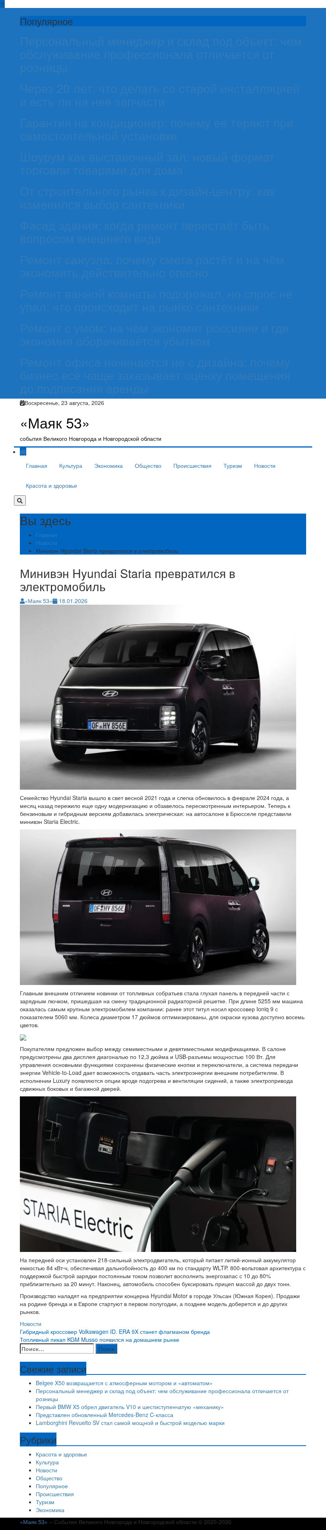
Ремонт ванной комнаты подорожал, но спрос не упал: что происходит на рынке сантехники (156, 300)
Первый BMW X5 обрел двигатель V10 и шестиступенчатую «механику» (130, 1407)
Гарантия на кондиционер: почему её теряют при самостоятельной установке (156, 129)
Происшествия (192, 465)
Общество (148, 465)
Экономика (108, 465)
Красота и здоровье (51, 485)
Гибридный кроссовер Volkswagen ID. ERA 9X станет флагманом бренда (115, 1331)
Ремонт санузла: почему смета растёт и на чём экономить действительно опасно (152, 266)
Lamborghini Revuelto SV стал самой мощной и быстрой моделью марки (130, 1423)
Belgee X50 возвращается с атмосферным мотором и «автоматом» (124, 1383)
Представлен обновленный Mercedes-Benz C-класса (104, 1415)
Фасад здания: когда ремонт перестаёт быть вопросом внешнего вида (144, 231)
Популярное (52, 1486)
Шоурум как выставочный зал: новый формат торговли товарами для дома (147, 163)
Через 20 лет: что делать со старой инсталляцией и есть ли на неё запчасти (160, 95)
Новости (265, 465)
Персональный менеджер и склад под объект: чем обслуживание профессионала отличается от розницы (161, 54)
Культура (70, 465)
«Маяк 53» (55, 422)
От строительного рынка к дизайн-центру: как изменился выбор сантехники (147, 197)
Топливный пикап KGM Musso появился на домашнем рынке (99, 1339)
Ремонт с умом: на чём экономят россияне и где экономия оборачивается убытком (154, 334)
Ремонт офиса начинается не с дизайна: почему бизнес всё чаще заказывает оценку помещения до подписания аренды (155, 375)
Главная (36, 465)
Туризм (232, 465)
